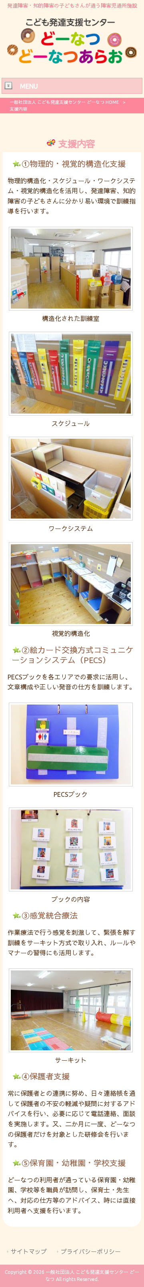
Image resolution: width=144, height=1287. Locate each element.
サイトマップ (29, 1251)
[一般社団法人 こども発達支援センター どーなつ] (72, 61)
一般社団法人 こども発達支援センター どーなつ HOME (64, 102)
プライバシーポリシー (91, 1251)
